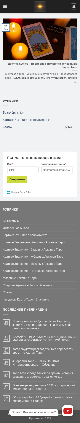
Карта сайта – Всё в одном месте (25, 119)
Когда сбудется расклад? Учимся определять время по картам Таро (42, 350)
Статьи (7, 127)
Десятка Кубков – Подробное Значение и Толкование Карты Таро (42, 65)
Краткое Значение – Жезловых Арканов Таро (34, 242)
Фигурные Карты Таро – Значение (26, 299)
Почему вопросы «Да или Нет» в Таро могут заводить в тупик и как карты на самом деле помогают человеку (41, 324)
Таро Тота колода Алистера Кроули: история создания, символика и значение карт (42, 374)
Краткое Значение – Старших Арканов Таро (33, 249)
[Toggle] (75, 127)
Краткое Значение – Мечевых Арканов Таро (33, 263)
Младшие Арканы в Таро (20, 278)
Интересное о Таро (16, 228)
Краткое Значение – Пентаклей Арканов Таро (34, 270)
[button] (5, 6)
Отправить (17, 179)
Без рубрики (11, 112)
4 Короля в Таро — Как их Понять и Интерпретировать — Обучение (35, 362)
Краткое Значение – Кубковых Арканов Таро (33, 256)
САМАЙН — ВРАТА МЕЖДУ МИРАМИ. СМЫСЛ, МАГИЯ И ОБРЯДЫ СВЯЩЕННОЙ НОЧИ (44, 338)
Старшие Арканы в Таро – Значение (27, 285)
